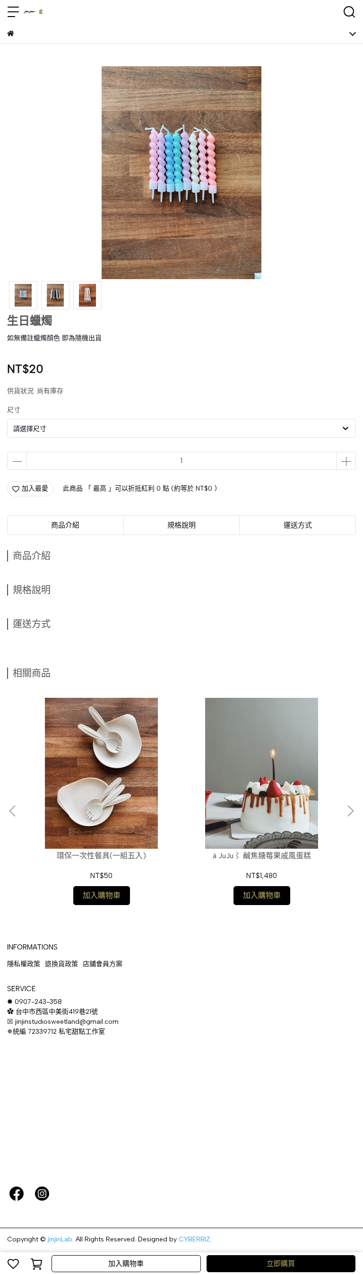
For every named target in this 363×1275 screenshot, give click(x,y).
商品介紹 (65, 525)
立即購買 (281, 1263)
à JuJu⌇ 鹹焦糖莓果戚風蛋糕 (262, 855)
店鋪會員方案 (102, 964)
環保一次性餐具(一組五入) (101, 855)
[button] (350, 811)
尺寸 (13, 410)
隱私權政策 (23, 964)
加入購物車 (126, 1263)
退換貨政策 (61, 964)
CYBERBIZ (194, 1239)
